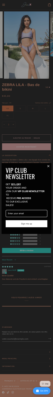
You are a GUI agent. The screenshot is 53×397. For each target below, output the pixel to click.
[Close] (48, 166)
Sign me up (26, 223)
